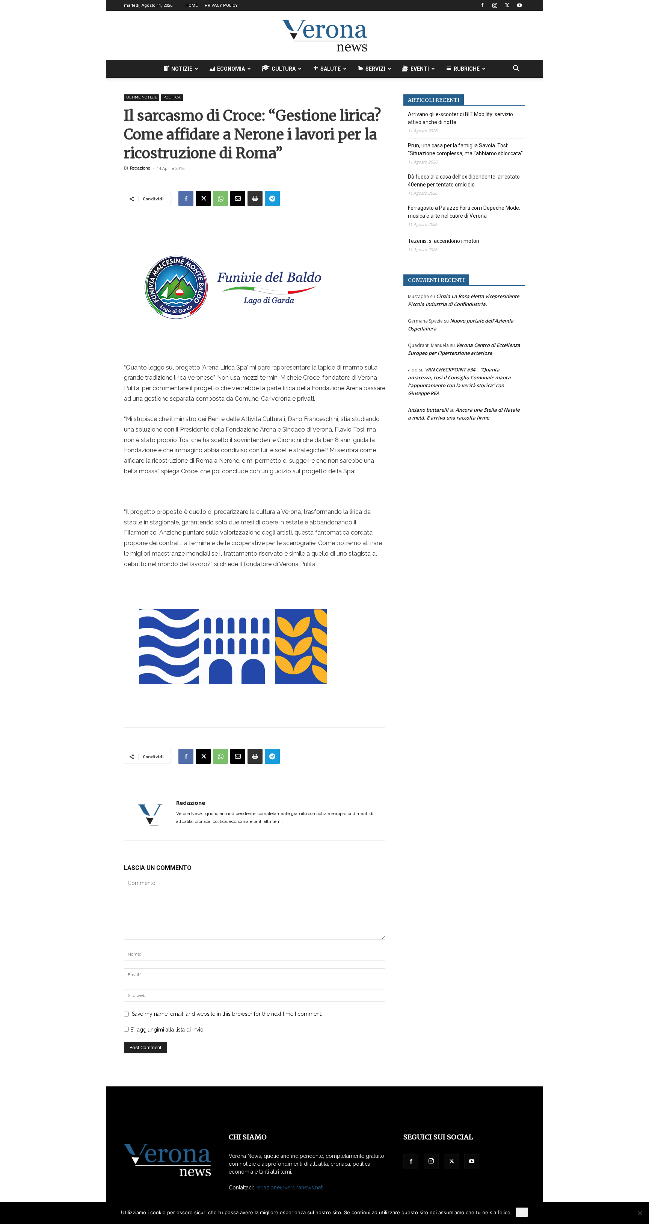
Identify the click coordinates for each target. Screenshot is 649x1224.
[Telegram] (272, 198)
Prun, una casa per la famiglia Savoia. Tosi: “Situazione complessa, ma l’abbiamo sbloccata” (465, 149)
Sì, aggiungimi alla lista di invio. (167, 1030)
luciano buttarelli (428, 409)
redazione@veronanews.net (289, 1188)
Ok (522, 1212)
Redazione (140, 168)
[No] (639, 1213)
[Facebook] (482, 5)
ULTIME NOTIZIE (141, 97)
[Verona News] (324, 36)
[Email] (237, 198)
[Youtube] (519, 5)
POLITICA (172, 97)
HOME (192, 5)
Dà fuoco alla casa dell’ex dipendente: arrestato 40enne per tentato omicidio (464, 181)
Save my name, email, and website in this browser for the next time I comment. (227, 1014)
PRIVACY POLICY (221, 5)
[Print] (255, 198)
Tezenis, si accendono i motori (443, 241)
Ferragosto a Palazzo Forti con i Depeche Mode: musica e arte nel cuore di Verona (464, 212)
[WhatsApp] (220, 198)
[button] (516, 69)
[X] (507, 5)
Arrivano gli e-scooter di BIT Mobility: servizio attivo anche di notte (460, 118)
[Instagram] (494, 5)
